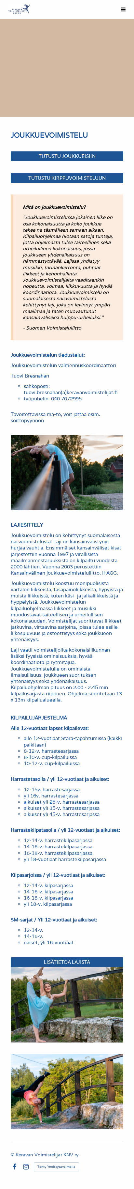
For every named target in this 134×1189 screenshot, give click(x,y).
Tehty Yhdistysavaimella (56, 1167)
